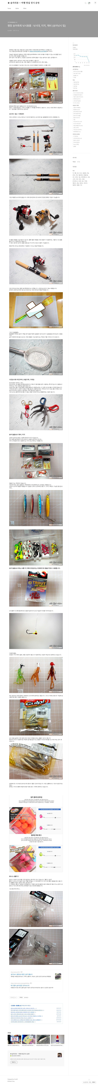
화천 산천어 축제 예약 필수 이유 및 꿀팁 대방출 (22, 1014)
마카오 (80, 179)
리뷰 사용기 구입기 (77, 73)
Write (24, 8)
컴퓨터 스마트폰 (76, 140)
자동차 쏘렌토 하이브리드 (78, 97)
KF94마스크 (75, 181)
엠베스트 (74, 183)
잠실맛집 (84, 173)
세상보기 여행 (76, 105)
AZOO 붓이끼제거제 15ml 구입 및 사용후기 (21, 1018)
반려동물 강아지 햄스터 (77, 94)
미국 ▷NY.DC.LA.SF (77, 121)
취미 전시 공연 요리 (77, 71)
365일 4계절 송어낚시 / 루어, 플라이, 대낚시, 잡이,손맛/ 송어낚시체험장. (31, 976)
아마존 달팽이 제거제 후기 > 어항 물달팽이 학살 (22, 1021)
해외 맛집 (75, 88)
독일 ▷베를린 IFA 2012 (78, 125)
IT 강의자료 (75, 136)
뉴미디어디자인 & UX (77, 138)
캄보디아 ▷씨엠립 (76, 115)
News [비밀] (76, 144)
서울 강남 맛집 (76, 82)
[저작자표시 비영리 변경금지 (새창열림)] (26, 997)
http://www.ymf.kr (15, 972)
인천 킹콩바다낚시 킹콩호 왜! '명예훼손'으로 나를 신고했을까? (26, 1019)
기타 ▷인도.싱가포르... (77, 129)
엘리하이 (74, 185)
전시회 (80, 181)
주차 (81, 185)
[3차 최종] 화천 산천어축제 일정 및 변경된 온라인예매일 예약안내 (27, 1010)
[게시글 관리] (16, 997)
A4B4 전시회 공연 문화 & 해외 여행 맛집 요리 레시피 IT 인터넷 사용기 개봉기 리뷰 (27, 1059)
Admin (17, 8)
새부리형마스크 (84, 177)
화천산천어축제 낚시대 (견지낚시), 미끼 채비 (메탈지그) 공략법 (26, 1016)
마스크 (80, 173)
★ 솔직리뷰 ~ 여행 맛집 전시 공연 (23, 3)
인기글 (78, 161)
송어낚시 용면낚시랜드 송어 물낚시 (22, 974)
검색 (85, 3)
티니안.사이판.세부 (77, 123)
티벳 (74, 119)
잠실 (78, 183)
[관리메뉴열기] (95, 3)
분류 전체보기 (76, 66)
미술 (79, 177)
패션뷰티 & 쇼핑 (76, 109)
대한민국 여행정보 (76, 107)
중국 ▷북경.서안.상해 (77, 111)
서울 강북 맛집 (76, 84)
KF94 (74, 175)
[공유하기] (14, 997)
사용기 (83, 179)
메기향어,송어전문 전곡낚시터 (20, 985)
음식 (83, 181)
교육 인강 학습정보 (77, 101)
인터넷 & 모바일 (76, 134)
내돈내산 (81, 183)
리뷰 (89, 177)
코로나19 (85, 183)
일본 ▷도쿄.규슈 (76, 117)
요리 (78, 173)
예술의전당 (81, 175)
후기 (73, 177)
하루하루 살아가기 (76, 99)
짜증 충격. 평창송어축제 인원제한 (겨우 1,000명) (22, 1012)
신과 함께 (13, 1005)
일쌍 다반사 (75, 90)
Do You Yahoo (76, 103)
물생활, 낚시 (19, 1005)
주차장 (74, 77)
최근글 (74, 161)
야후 (77, 179)
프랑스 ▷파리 (76, 127)
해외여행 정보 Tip (76, 131)
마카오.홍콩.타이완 (77, 113)
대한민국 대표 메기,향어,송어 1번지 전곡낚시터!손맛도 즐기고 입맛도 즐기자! (32, 987)
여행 (75, 173)
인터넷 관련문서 (76, 142)
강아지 (76, 177)
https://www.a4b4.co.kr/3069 (38, 51)
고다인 (74, 179)
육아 (77, 175)
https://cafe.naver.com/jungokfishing (20, 983)
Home (9, 8)
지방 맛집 (75, 86)
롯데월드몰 (86, 175)
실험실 (74, 146)
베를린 (78, 185)
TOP (89, 1080)
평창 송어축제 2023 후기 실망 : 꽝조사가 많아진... (23, 1008)
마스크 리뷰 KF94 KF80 (78, 92)
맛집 (74, 80)
